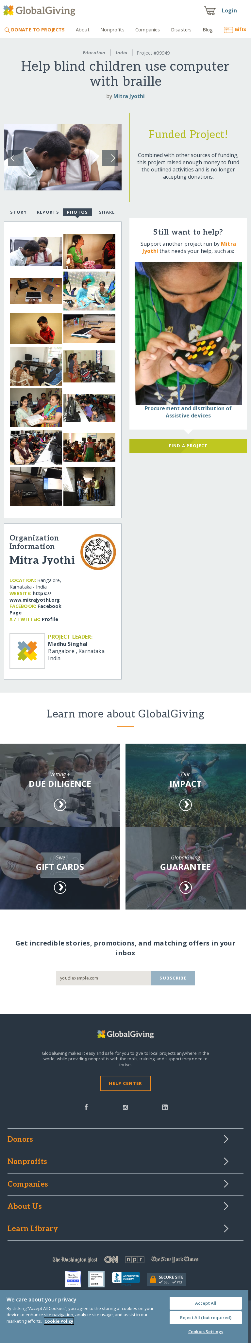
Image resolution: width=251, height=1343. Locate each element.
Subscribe (173, 978)
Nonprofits (112, 30)
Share (107, 212)
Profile (50, 619)
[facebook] (86, 1106)
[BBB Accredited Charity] (129, 1279)
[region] (124, 1316)
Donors (20, 1140)
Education (94, 52)
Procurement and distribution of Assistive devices (188, 412)
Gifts (240, 29)
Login (229, 10)
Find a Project (188, 446)
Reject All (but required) (205, 1317)
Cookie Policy (58, 1321)
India (121, 52)
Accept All (205, 1303)
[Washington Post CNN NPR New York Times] (125, 1261)
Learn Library (33, 1229)
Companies (147, 30)
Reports (48, 212)
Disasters (181, 30)
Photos (77, 212)
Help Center (125, 1083)
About (82, 30)
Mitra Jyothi (129, 96)
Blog (208, 30)
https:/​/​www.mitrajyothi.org (34, 596)
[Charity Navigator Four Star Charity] (76, 1279)
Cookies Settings (205, 1331)
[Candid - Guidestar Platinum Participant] (100, 1279)
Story (18, 212)
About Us (25, 1207)
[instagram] (125, 1106)
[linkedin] (165, 1106)
